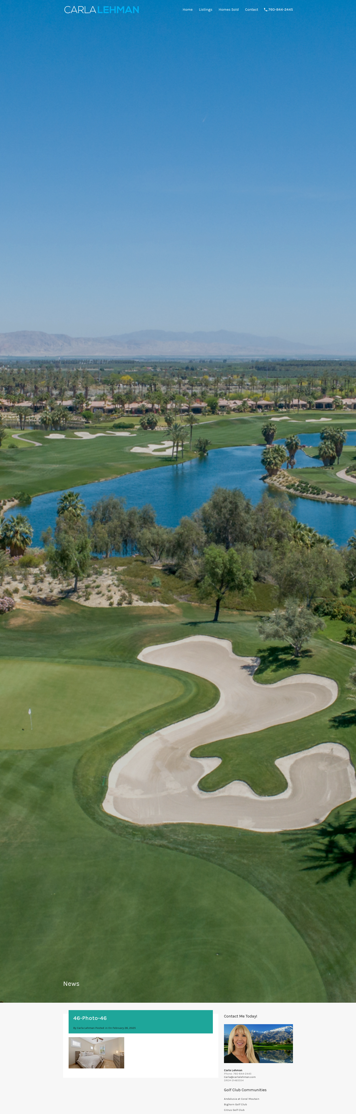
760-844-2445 (280, 9)
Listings (205, 9)
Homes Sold (229, 9)
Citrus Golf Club (234, 1110)
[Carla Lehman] (101, 14)
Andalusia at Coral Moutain (241, 1098)
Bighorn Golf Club (235, 1104)
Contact (251, 9)
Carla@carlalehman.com (240, 1077)
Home (188, 9)
